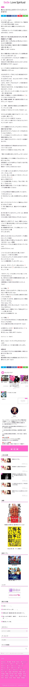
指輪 (7, 673)
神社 (3, 675)
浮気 (16, 673)
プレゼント (4, 667)
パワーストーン (15, 665)
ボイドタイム (15, 667)
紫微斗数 (12, 675)
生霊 (25, 673)
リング (11, 669)
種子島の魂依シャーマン (14, 580)
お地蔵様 (9, 661)
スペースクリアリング (5, 663)
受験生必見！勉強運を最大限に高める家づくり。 (14, 613)
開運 (15, 677)
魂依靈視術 (14, 565)
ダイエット (13, 663)
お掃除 (14, 661)
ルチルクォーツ (17, 669)
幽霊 (20, 671)
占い (6, 671)
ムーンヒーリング (5, 669)
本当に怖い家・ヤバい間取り (14, 548)
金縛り (7, 677)
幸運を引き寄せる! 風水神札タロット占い (14, 524)
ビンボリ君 (21, 665)
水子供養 (12, 673)
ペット (9, 667)
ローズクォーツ (24, 669)
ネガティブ (4, 665)
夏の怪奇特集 (16, 671)
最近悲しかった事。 (7, 621)
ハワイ (3, 7)
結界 (17, 675)
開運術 (19, 677)
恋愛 (24, 671)
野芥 (3, 677)
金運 (11, 677)
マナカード (20, 667)
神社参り (7, 675)
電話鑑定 (23, 677)
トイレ (24, 663)
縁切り (21, 675)
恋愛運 (3, 673)
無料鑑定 (20, 673)
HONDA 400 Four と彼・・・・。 (10, 609)
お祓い (19, 661)
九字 (3, 671)
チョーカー (19, 663)
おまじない (4, 661)
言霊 (25, 675)
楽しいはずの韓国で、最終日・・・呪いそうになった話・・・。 (15, 617)
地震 (10, 671)
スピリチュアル (24, 661)
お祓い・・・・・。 (7, 606)
